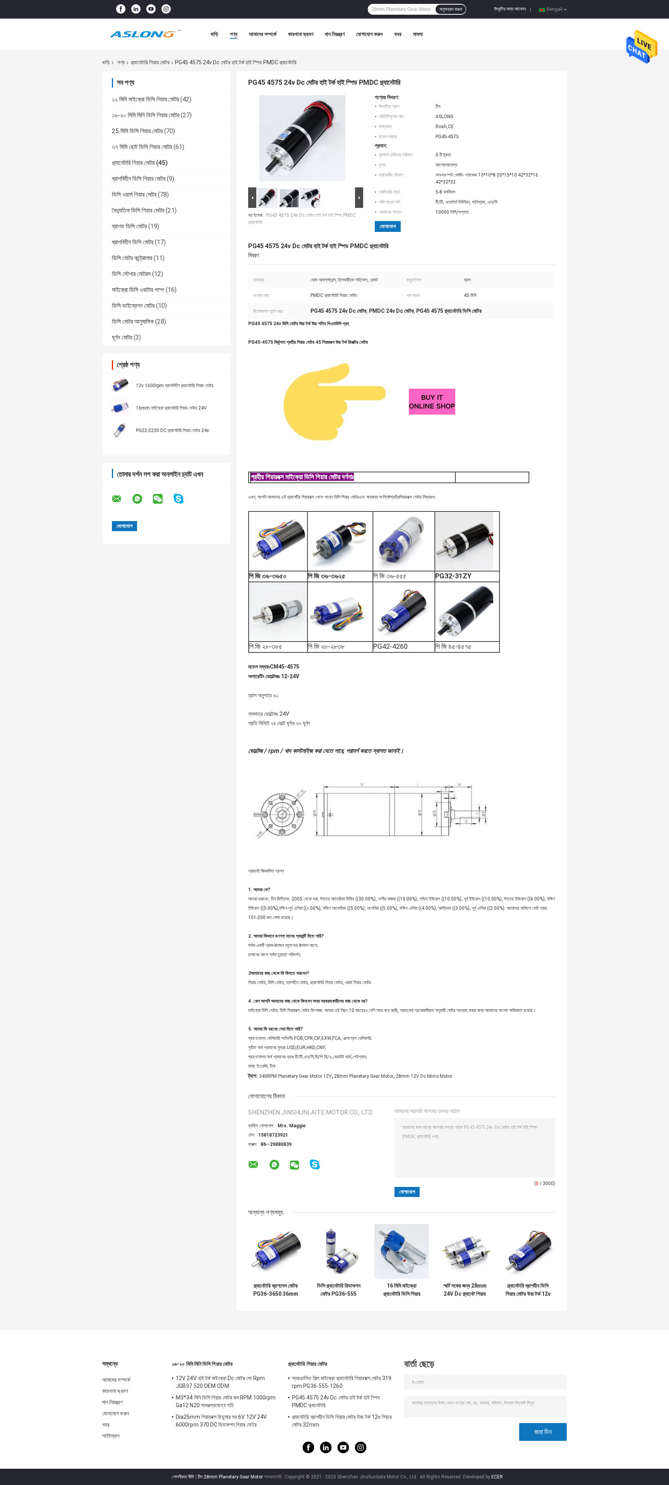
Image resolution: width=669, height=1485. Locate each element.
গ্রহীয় (395, 497)
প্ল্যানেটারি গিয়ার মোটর (150, 62)
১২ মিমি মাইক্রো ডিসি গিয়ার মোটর (145, 99)
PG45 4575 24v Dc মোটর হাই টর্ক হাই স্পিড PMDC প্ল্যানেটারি (336, 1401)
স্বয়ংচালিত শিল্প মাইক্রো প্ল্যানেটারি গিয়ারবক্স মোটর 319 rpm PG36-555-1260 (342, 1382)
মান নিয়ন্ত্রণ (335, 34)
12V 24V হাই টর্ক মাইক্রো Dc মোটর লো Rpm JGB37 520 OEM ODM (220, 1382)
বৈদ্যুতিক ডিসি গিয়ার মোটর (138, 210)
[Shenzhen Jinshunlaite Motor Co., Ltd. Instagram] (166, 9)
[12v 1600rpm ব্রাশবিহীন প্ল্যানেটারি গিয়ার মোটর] (119, 385)
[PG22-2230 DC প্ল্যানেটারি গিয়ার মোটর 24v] (119, 430)
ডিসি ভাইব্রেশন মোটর (133, 305)
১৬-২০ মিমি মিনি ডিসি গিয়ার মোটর (145, 115)
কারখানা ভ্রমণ (300, 34)
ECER (497, 1477)
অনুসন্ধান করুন (450, 9)
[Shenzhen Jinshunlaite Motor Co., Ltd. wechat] (162, 499)
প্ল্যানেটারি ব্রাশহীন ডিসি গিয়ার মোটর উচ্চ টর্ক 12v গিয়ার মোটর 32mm (528, 1290)
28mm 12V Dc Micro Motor (424, 1076)
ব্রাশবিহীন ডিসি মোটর (132, 242)
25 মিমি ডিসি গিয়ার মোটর (137, 131)
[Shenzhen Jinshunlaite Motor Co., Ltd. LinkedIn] (136, 9)
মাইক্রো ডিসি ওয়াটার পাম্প (138, 289)
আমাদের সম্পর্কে (262, 34)
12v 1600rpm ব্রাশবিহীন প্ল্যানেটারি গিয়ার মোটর (174, 385)
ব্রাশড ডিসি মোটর (129, 226)
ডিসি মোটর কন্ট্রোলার (132, 258)
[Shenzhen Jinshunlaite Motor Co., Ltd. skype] (183, 498)
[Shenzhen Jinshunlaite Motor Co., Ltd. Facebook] (121, 9)
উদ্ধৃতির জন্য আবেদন (510, 9)
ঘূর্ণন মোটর (122, 337)
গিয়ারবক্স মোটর (411, 497)
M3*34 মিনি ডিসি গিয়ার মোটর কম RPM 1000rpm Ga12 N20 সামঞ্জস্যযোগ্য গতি (226, 1401)
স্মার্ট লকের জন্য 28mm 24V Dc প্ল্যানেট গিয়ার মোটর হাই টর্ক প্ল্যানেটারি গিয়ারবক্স (465, 1290)
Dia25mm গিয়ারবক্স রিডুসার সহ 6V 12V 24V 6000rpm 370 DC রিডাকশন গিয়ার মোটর (221, 1421)
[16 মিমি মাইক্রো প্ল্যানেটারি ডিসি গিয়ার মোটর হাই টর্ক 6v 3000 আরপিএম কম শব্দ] (401, 1251)
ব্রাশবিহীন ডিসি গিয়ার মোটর (138, 178)
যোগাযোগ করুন (369, 34)
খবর (397, 34)
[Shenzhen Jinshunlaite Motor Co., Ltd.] (144, 34)
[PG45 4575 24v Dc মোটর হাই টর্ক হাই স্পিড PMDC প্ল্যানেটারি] (302, 139)
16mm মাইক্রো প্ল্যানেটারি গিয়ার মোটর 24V (171, 408)
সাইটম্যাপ (111, 1436)
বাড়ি (214, 34)
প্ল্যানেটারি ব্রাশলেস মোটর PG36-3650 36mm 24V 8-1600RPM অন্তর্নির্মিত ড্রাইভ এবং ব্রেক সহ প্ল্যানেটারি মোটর (275, 1290)
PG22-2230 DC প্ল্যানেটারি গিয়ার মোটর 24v (172, 430)
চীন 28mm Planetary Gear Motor (230, 1477)
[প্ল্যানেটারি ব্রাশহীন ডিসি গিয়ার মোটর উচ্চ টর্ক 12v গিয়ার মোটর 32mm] (528, 1251)
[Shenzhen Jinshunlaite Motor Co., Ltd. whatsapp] (142, 499)
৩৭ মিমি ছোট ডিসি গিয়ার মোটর (142, 147)
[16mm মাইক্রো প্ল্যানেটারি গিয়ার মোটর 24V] (119, 407)
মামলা (418, 34)
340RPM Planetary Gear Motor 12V (295, 1076)
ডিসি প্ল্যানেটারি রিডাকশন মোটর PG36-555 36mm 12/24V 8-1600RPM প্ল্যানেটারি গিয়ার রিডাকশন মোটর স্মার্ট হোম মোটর (339, 1290)
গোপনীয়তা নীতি (183, 1477)
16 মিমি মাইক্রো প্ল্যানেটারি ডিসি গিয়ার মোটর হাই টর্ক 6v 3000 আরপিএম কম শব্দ (402, 1290)
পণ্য (233, 34)
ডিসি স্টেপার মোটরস (131, 274)
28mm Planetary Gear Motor (363, 1076)
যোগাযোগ (388, 226)
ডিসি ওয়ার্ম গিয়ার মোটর (134, 194)
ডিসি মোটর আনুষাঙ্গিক (133, 321)
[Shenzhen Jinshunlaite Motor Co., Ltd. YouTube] (151, 9)
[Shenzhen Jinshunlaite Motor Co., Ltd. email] (121, 499)
